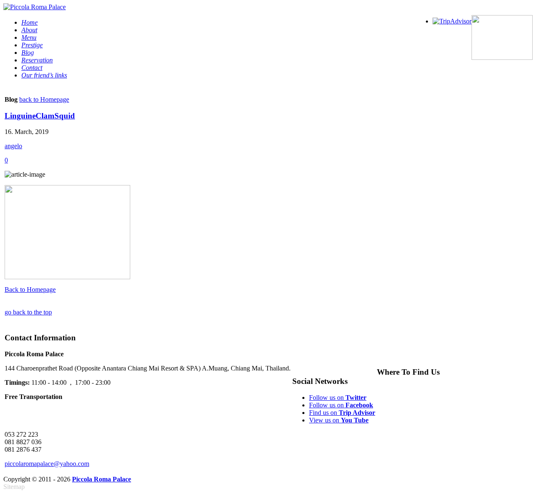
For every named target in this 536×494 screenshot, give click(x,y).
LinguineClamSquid (40, 115)
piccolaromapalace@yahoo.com (47, 463)
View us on (338, 420)
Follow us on (337, 397)
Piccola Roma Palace (101, 479)
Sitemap (14, 486)
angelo (13, 145)
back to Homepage (44, 99)
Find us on (342, 412)
